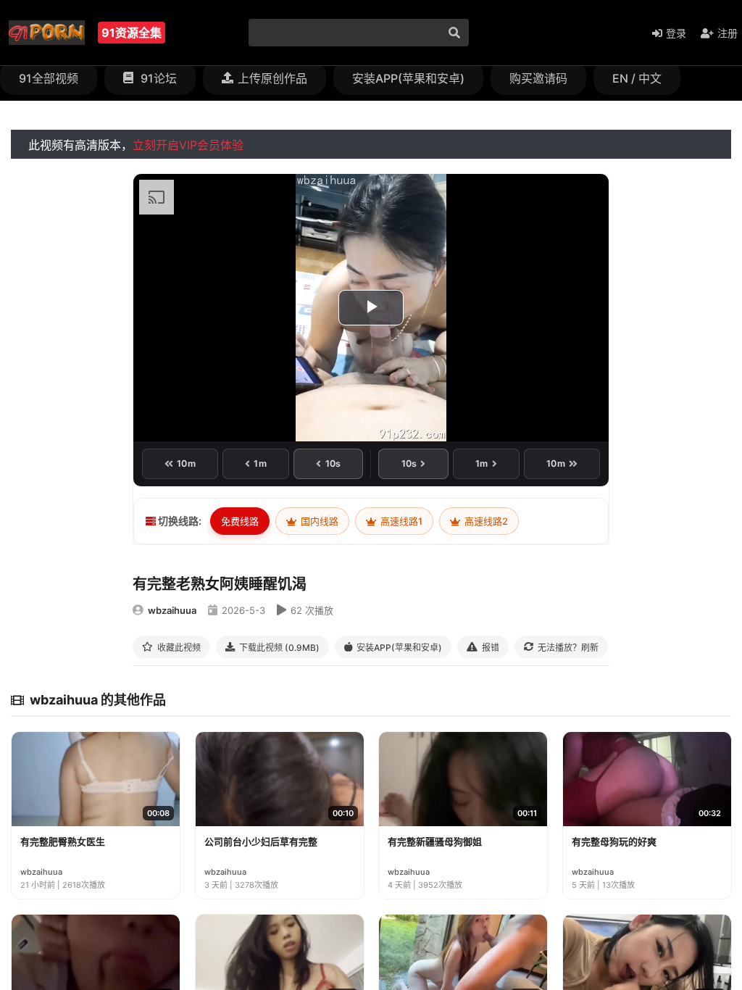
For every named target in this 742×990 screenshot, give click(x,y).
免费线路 (240, 521)
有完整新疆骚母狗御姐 (435, 841)
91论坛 (157, 78)
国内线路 (318, 521)
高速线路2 (485, 521)
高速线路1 (400, 521)
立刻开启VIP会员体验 (188, 145)
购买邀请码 (538, 78)
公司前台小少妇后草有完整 (260, 841)
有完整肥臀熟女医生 (62, 841)
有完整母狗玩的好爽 (614, 841)
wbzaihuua (172, 610)
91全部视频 (48, 78)
